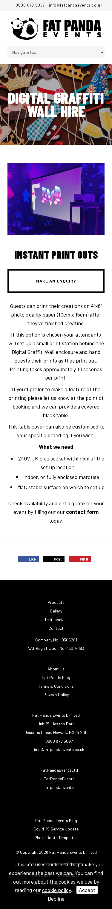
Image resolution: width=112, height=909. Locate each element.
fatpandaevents (58, 787)
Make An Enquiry (56, 280)
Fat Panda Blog (56, 677)
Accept (87, 890)
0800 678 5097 (29, 5)
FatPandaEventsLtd (58, 770)
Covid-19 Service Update (56, 828)
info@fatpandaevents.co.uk (76, 5)
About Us (56, 668)
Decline (56, 898)
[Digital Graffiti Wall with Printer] (56, 199)
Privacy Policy (56, 694)
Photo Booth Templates (56, 837)
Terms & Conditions (56, 686)
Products (56, 602)
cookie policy (56, 890)
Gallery (56, 610)
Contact (56, 628)
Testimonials (56, 619)
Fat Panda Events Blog (56, 820)
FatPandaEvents (59, 778)
